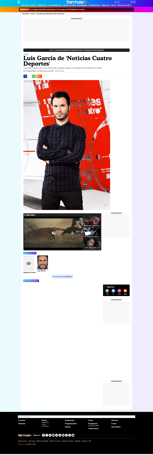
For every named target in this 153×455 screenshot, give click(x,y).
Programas (82, 5)
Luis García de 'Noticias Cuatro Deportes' (50, 14)
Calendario (45, 422)
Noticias (25, 5)
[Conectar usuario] (134, 2)
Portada (21, 420)
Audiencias (42, 5)
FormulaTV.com (22, 444)
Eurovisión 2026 (93, 426)
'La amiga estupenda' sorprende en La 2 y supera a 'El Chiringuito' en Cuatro (52, 9)
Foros (113, 5)
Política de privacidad (42, 441)
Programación (55, 5)
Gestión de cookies (67, 441)
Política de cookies (55, 441)
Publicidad (77, 441)
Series (33, 5)
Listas (44, 424)
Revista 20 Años (124, 5)
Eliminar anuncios (77, 18)
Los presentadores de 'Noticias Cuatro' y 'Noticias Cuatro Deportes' (76, 50)
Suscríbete (116, 427)
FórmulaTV (25, 14)
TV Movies (45, 426)
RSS (90, 441)
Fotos (73, 5)
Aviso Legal (31, 441)
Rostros (114, 420)
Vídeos (66, 5)
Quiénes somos (22, 441)
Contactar (84, 441)
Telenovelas (94, 5)
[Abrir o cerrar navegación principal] (18, 2)
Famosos (105, 5)
